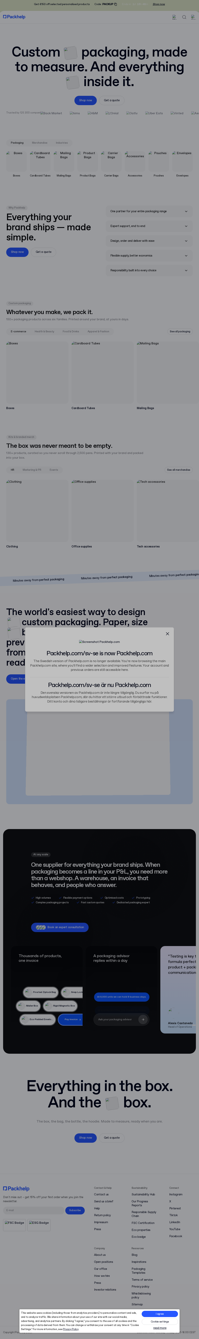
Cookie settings (160, 1321)
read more (159, 1328)
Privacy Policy (70, 1329)
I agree (160, 1314)
